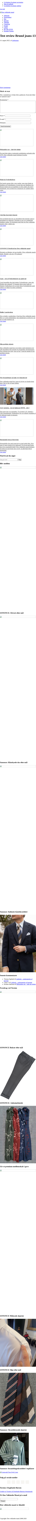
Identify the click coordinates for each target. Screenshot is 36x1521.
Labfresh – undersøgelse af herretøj (21, 982)
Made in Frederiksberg (7, 179)
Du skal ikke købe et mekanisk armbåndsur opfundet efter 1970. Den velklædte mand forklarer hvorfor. (17, 154)
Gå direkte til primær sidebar (12, 6)
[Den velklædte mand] (7, 12)
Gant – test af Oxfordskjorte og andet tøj (13, 279)
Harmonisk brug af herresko (9, 439)
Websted (2, 123)
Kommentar (4, 100)
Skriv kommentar (5, 87)
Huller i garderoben (6, 312)
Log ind (2, 9)
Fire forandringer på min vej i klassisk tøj (13, 378)
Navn (2, 116)
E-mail (2, 119)
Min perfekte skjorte (6, 344)
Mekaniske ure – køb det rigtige (10, 149)
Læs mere (3, 157)
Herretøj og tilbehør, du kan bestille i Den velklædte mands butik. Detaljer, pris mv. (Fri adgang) (18, 253)
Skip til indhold (8, 4)
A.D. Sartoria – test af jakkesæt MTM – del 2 (14, 408)
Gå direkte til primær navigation (13, 2)
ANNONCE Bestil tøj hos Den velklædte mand (15, 248)
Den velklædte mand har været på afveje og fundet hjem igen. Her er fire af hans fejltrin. (17, 382)
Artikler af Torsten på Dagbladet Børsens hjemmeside (16, 1491)
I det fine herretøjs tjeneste (8, 215)
